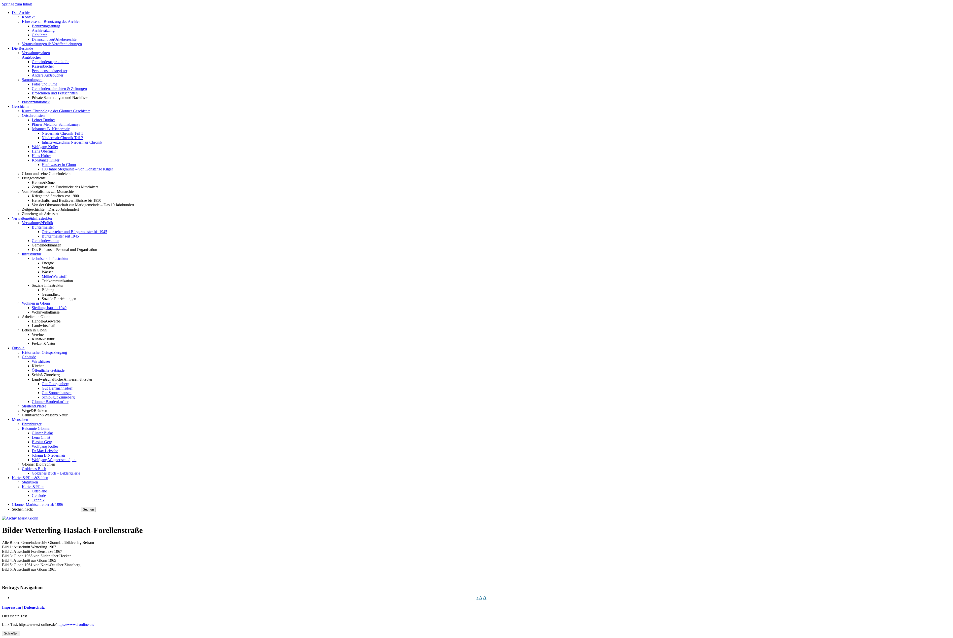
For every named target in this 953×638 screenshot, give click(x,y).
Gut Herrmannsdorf (57, 388)
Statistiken (30, 482)
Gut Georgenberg (55, 384)
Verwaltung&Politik (37, 223)
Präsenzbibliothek (36, 102)
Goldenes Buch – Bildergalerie (56, 473)
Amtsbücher (31, 57)
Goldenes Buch (34, 469)
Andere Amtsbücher (47, 75)
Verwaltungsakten (36, 53)
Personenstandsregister (49, 71)
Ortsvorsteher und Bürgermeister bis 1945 (74, 232)
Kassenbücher (43, 66)
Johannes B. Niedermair (50, 129)
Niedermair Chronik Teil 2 (62, 138)
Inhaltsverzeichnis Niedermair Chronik (72, 142)
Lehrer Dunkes (43, 120)
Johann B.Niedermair (48, 455)
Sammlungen (32, 80)
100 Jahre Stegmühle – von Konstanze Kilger (77, 169)
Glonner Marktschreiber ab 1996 (37, 504)
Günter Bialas (42, 433)
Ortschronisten (33, 115)
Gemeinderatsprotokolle (50, 62)
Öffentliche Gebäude (48, 370)
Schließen (11, 633)
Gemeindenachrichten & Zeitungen (59, 88)
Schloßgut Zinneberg (58, 397)
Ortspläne (39, 491)
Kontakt (28, 17)
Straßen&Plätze (34, 406)
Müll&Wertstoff (54, 276)
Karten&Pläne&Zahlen (30, 478)
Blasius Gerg (42, 442)
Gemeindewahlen (45, 241)
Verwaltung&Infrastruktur (32, 218)
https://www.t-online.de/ (75, 624)
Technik (38, 500)
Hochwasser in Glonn (59, 164)
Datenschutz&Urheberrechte (54, 39)
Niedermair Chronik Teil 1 (62, 133)
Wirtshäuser (41, 361)
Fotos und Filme (44, 84)
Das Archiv (21, 12)
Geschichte (20, 106)
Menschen (20, 419)
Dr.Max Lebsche (45, 451)
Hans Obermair (44, 151)
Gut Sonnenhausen (56, 393)
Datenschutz (34, 607)
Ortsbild (18, 348)
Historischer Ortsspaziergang (44, 352)
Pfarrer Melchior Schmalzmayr (56, 124)
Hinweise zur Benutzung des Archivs (51, 21)
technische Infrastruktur (50, 258)
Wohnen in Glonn (36, 303)
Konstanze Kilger (45, 160)
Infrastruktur (31, 254)
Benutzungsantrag (46, 26)
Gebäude (29, 357)
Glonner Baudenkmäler (50, 401)
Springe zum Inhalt (17, 4)
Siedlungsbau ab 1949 (49, 308)
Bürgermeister (43, 227)
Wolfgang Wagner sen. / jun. (54, 460)
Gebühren (39, 35)
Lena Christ (41, 437)
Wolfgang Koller (45, 147)
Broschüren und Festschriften (55, 93)
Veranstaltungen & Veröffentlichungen (52, 44)
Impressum (11, 607)
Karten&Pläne (33, 486)
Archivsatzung (43, 30)
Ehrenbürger (31, 424)
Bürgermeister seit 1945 (60, 236)
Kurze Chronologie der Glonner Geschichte (56, 111)
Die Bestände (22, 48)
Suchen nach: (22, 509)
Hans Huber (41, 156)
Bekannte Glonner (36, 428)
